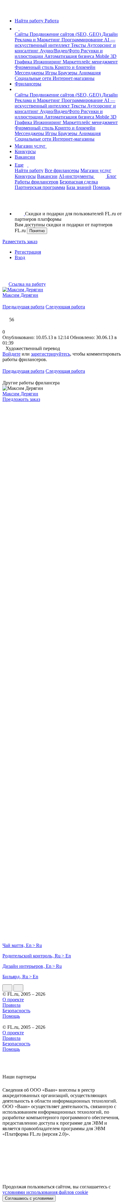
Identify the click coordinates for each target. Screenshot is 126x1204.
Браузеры (68, 72)
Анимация (90, 72)
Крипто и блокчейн (75, 67)
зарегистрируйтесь (50, 354)
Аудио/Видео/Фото (60, 50)
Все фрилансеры (62, 170)
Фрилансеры (28, 83)
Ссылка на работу (27, 284)
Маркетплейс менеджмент (90, 61)
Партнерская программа (40, 187)
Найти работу (29, 170)
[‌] (63, 410)
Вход (20, 257)
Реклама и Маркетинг (38, 39)
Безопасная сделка (79, 181)
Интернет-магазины (73, 78)
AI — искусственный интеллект (65, 42)
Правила (11, 1005)
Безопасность (16, 1010)
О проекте (13, 999)
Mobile (102, 56)
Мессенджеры (30, 72)
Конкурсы (25, 151)
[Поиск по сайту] (19, 203)
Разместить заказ (19, 241)
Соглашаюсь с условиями (29, 1198)
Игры (51, 72)
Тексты (79, 45)
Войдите (11, 354)
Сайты (22, 34)
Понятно (37, 230)
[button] (20, 28)
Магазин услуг (31, 146)
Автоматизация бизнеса (69, 56)
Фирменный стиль (35, 67)
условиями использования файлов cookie (45, 1192)
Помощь (101, 187)
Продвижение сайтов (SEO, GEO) (66, 34)
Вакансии (25, 157)
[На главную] (8, 10)
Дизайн (110, 34)
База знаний (78, 187)
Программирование (82, 39)
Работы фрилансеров (36, 181)
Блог (112, 176)
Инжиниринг (48, 61)
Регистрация (28, 252)
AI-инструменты (77, 176)
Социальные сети (34, 78)
